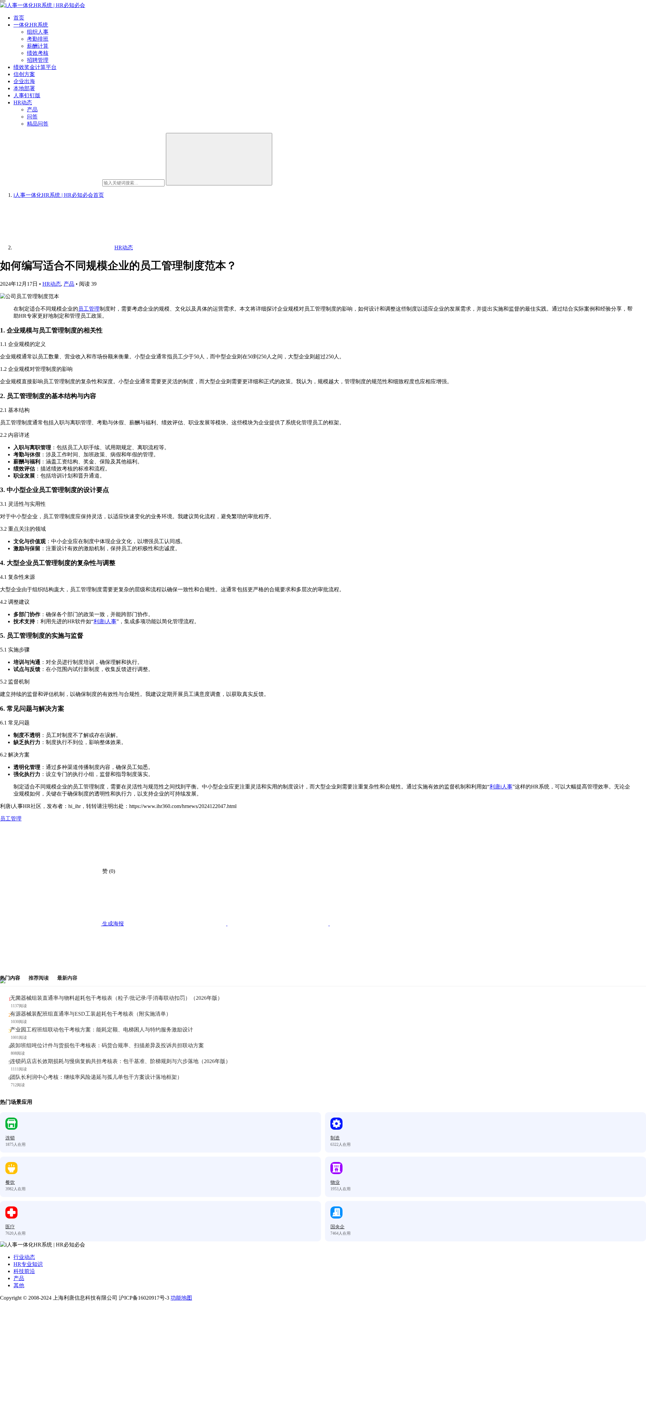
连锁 (10, 1137)
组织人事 (37, 32)
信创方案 (24, 74)
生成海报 (112, 923)
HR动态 (22, 102)
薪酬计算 (37, 46)
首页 (18, 18)
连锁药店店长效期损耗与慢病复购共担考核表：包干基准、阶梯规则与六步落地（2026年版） (120, 1061)
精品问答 (37, 124)
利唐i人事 (105, 621)
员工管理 (89, 309)
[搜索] (219, 159)
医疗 (10, 1226)
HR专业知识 (28, 1264)
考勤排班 (37, 39)
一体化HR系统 (30, 25)
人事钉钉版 (26, 95)
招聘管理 (37, 60)
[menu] (2, 1)
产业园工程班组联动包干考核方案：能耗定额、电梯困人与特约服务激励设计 (101, 1029)
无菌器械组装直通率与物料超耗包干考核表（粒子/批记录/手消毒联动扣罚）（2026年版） (116, 998)
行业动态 (24, 1257)
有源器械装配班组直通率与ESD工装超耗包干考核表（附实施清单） (90, 1014)
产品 (32, 109)
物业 (335, 1182)
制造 (335, 1137)
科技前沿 (24, 1271)
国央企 (337, 1226)
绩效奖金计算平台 (35, 67)
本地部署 (24, 88)
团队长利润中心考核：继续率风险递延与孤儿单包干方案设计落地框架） (96, 1077)
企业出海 (24, 81)
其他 (18, 1285)
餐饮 (10, 1182)
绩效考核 (37, 53)
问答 (32, 116)
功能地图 (181, 1298)
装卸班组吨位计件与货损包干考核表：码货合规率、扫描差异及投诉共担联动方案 (107, 1045)
